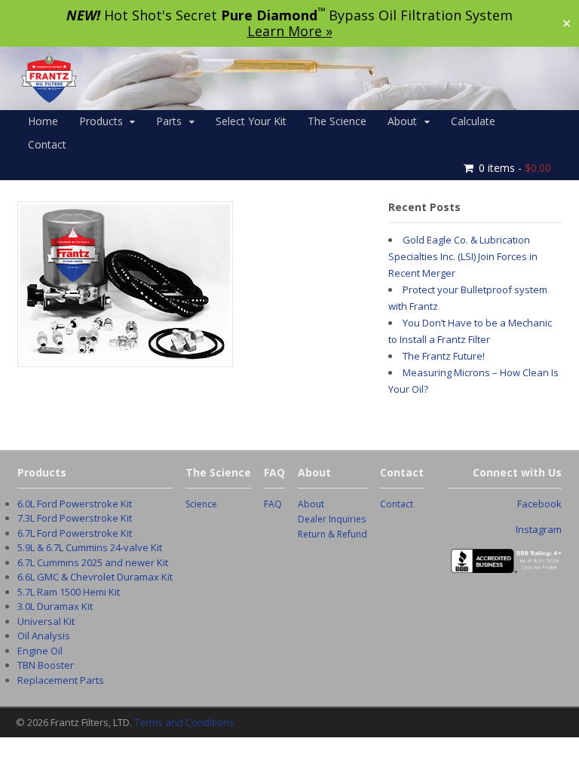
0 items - (515, 168)
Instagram (539, 529)
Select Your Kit (251, 121)
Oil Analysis (43, 635)
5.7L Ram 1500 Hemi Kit (68, 592)
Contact (47, 144)
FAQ (273, 504)
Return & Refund (332, 534)
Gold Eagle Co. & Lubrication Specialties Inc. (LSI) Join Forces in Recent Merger (463, 256)
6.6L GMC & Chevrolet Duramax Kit (95, 577)
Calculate (473, 121)
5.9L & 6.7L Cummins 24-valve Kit (89, 547)
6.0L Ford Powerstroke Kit (74, 503)
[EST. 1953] (48, 99)
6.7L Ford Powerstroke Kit (74, 533)
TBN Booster (45, 665)
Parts (169, 121)
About (402, 121)
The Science (337, 121)
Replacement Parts (60, 680)
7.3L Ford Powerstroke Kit (74, 518)
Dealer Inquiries (332, 519)
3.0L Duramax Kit (55, 606)
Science (201, 504)
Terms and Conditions (184, 722)
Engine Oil (40, 650)
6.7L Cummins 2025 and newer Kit (92, 562)
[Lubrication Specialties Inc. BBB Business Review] (505, 564)
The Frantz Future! (444, 356)
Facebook (539, 503)
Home (43, 121)
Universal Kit (46, 621)
